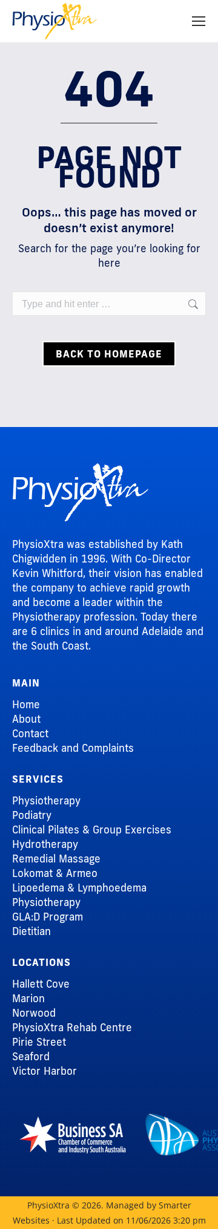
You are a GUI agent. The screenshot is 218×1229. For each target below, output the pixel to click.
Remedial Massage (56, 858)
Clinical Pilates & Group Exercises (91, 829)
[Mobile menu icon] (198, 21)
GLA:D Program (47, 916)
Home (26, 704)
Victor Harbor (44, 1070)
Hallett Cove (41, 983)
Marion (28, 998)
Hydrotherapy (45, 844)
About (26, 718)
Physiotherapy (46, 800)
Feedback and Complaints (73, 748)
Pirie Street (39, 1041)
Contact (30, 733)
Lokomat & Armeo (54, 873)
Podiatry (31, 815)
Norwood (34, 1012)
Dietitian (31, 931)
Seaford (31, 1056)
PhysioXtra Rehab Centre (72, 1027)
